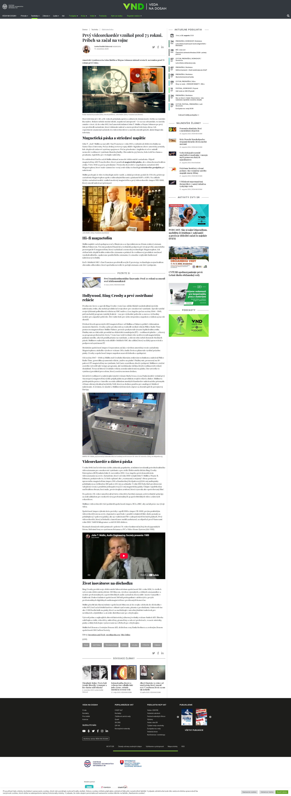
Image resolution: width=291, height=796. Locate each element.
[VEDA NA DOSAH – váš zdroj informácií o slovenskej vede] (144, 6)
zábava (157, 645)
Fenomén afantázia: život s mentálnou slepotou (191, 129)
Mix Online (125, 635)
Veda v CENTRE (152, 710)
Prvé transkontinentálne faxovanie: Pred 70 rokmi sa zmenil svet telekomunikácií (134, 280)
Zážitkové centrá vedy (123, 716)
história (96, 645)
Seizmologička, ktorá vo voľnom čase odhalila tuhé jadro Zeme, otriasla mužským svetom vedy (122, 686)
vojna (134, 645)
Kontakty (85, 713)
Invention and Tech (96, 635)
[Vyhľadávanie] (288, 16)
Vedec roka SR (152, 722)
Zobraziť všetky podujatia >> (188, 115)
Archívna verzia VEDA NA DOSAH (95, 739)
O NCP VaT (119, 710)
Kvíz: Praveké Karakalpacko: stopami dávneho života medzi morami (193, 141)
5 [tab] (199, 727)
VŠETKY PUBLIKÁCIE (194, 730)
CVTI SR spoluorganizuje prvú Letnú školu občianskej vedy (186, 273)
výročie (145, 645)
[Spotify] (89, 731)
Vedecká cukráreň (153, 713)
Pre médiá (86, 716)
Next (210, 717)
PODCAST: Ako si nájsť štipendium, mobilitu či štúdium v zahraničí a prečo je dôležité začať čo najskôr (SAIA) (188, 234)
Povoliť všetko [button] (282, 792)
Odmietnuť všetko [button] (267, 792)
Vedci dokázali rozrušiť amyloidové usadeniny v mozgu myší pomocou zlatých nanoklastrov (194, 156)
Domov (85, 29)
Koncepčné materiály (122, 729)
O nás (84, 710)
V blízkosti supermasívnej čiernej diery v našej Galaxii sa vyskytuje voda (193, 183)
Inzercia (85, 719)
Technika (94, 29)
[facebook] (158, 47)
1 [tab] (185, 727)
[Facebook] (98, 731)
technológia (111, 645)
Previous (178, 717)
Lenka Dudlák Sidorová (103, 46)
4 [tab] (196, 727)
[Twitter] (93, 731)
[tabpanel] (187, 717)
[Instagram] (102, 731)
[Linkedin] (107, 731)
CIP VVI (117, 725)
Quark (117, 719)
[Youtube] (83, 731)
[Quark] (186, 717)
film (86, 645)
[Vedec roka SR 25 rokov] (201, 716)
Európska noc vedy (154, 729)
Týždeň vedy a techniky (155, 725)
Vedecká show (152, 732)
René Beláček (196, 162)
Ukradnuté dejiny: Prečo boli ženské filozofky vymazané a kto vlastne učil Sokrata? (94, 685)
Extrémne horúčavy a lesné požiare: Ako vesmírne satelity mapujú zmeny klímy (193, 170)
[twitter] (153, 47)
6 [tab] (203, 727)
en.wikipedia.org (113, 635)
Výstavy (150, 719)
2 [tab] (189, 727)
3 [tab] (192, 727)
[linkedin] (162, 47)
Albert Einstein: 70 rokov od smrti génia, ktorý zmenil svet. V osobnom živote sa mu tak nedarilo (152, 686)
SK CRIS (117, 722)
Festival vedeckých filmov (156, 716)
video (124, 645)
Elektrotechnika (107, 29)
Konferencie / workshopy (156, 735)
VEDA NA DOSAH (119, 285)
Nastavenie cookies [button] (249, 792)
